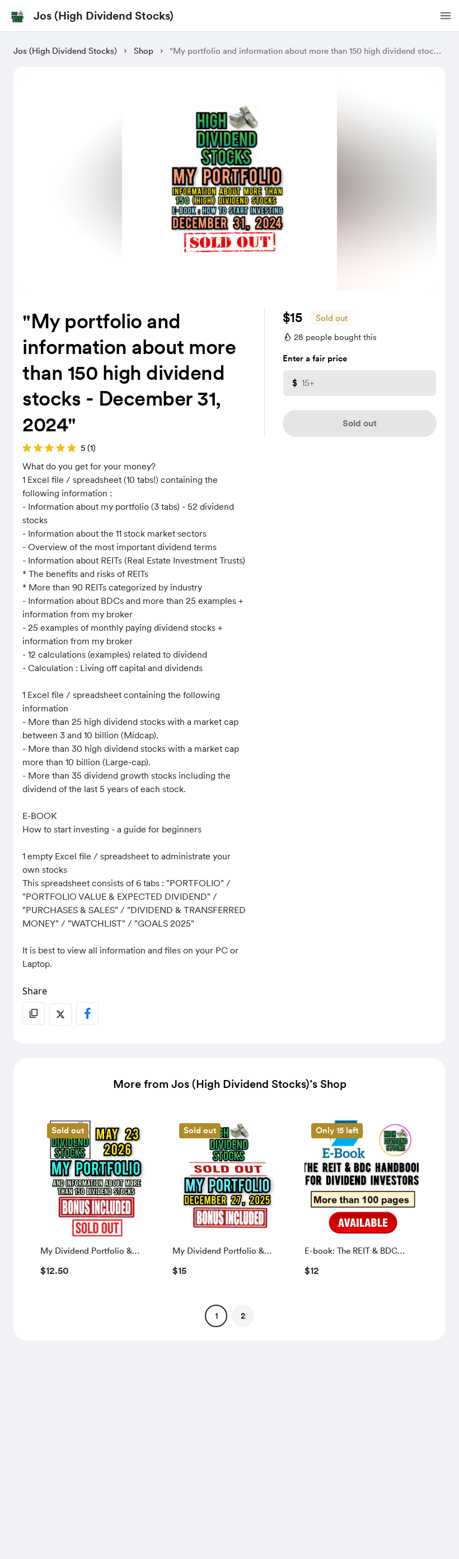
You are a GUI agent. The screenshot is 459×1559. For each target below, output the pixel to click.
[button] (445, 15)
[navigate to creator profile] (18, 15)
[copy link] (33, 1013)
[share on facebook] (87, 1013)
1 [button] (216, 1316)
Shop (143, 51)
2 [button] (243, 1316)
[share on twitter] (60, 1014)
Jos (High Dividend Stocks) (104, 15)
